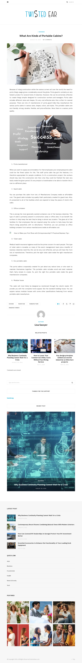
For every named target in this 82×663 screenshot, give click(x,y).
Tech (8, 585)
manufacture (34, 304)
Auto (8, 561)
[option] (41, 451)
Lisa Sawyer (41, 324)
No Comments (47, 39)
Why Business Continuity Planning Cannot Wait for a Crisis (17, 358)
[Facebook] (63, 303)
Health (9, 576)
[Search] (67, 2)
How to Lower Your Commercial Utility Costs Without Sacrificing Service (41, 359)
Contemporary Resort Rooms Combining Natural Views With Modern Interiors (46, 525)
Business (42, 32)
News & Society (11, 580)
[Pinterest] (70, 303)
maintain (21, 304)
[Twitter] (66, 303)
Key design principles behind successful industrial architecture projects (65, 359)
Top (73, 659)
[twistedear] (41, 14)
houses (11, 304)
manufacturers (14, 307)
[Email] (73, 303)
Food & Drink (11, 571)
